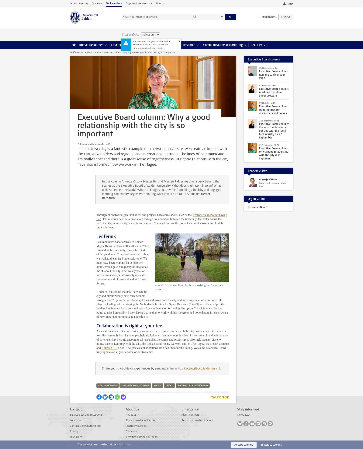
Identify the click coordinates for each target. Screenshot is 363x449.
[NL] (268, 17)
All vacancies (133, 431)
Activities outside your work (142, 437)
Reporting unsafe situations (197, 420)
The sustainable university (140, 420)
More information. (120, 444)
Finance (116, 45)
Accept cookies (243, 445)
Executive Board (257, 207)
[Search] (231, 17)
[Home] (73, 45)
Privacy (74, 431)
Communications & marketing (223, 45)
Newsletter (243, 415)
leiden (169, 385)
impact (157, 385)
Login (290, 3)
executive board (107, 385)
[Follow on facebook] (246, 423)
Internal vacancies (136, 426)
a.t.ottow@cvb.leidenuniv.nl (201, 368)
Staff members (114, 3)
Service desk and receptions (86, 415)
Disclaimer (76, 437)
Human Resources (91, 45)
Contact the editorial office (85, 426)
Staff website (76, 52)
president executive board (193, 385)
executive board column (135, 385)
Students (97, 3)
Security (256, 45)
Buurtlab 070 (109, 348)
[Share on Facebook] (99, 397)
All (194, 17)
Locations (75, 420)
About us (131, 415)
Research (189, 45)
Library (160, 3)
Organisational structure (139, 3)
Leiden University (79, 3)
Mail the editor (220, 397)
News (90, 52)
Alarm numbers (190, 415)
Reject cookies (273, 445)
